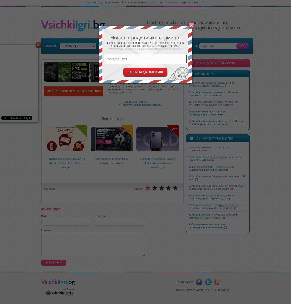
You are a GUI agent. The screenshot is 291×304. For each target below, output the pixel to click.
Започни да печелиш (145, 72)
